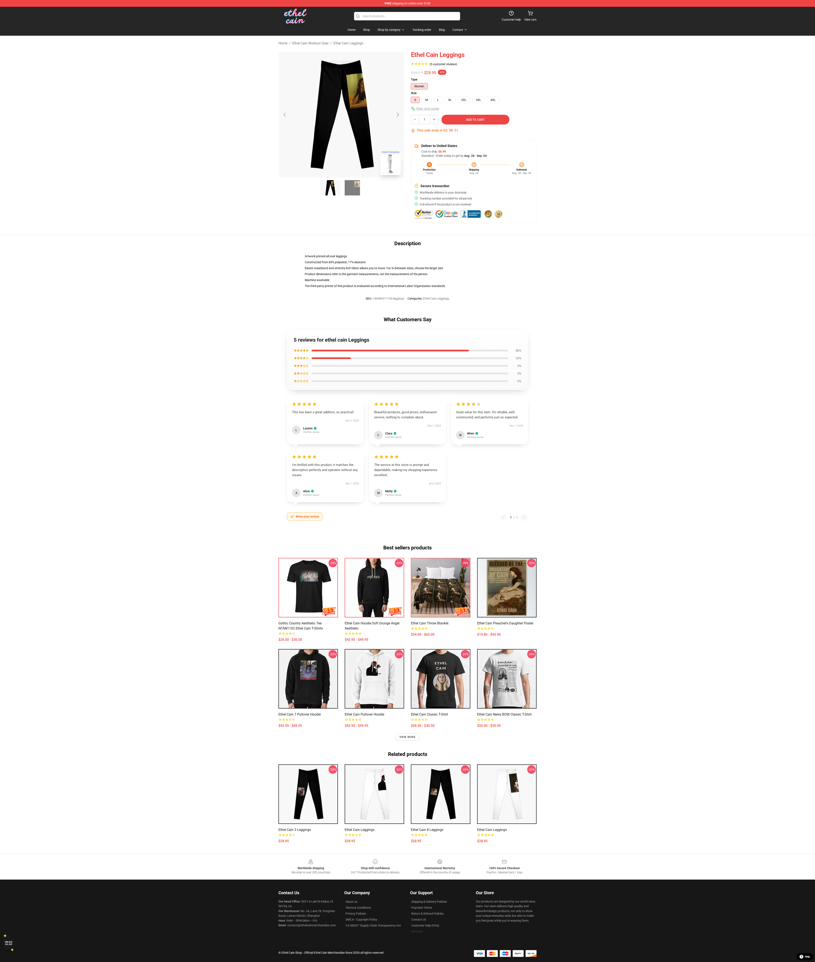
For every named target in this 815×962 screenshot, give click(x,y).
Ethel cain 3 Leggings (294, 830)
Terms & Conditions (358, 907)
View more (407, 737)
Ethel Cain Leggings (348, 43)
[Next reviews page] (524, 517)
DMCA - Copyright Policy (361, 919)
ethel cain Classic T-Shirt (429, 714)
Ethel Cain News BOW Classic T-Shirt (504, 714)
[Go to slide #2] (352, 187)
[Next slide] (397, 114)
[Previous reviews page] (503, 517)
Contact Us (418, 919)
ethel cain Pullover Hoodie (364, 714)
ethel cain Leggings (359, 830)
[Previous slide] (285, 114)
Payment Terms (421, 907)
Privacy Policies (356, 913)
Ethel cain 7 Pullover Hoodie (299, 714)
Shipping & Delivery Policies (429, 901)
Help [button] (807, 956)
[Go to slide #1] (330, 187)
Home (282, 43)
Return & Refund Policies (427, 913)
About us (351, 901)
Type (414, 79)
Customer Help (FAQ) (425, 925)
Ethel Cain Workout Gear (310, 43)
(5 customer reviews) (443, 64)
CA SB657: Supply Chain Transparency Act (373, 925)
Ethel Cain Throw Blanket (429, 623)
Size (414, 93)
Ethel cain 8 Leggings (427, 830)
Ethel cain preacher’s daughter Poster (505, 623)
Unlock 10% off (8, 943)
